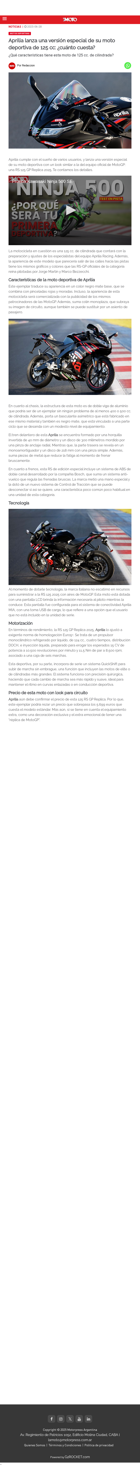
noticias (15, 26)
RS (79, 266)
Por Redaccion (26, 65)
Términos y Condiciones (64, 1445)
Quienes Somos (34, 1445)
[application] (70, 210)
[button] (70, 210)
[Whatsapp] (127, 65)
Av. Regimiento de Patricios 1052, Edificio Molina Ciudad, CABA (69, 1435)
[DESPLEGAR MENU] (5, 18)
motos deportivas (19, 33)
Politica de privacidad (99, 1445)
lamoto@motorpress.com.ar (70, 1440)
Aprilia (13, 159)
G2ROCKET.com (77, 1457)
